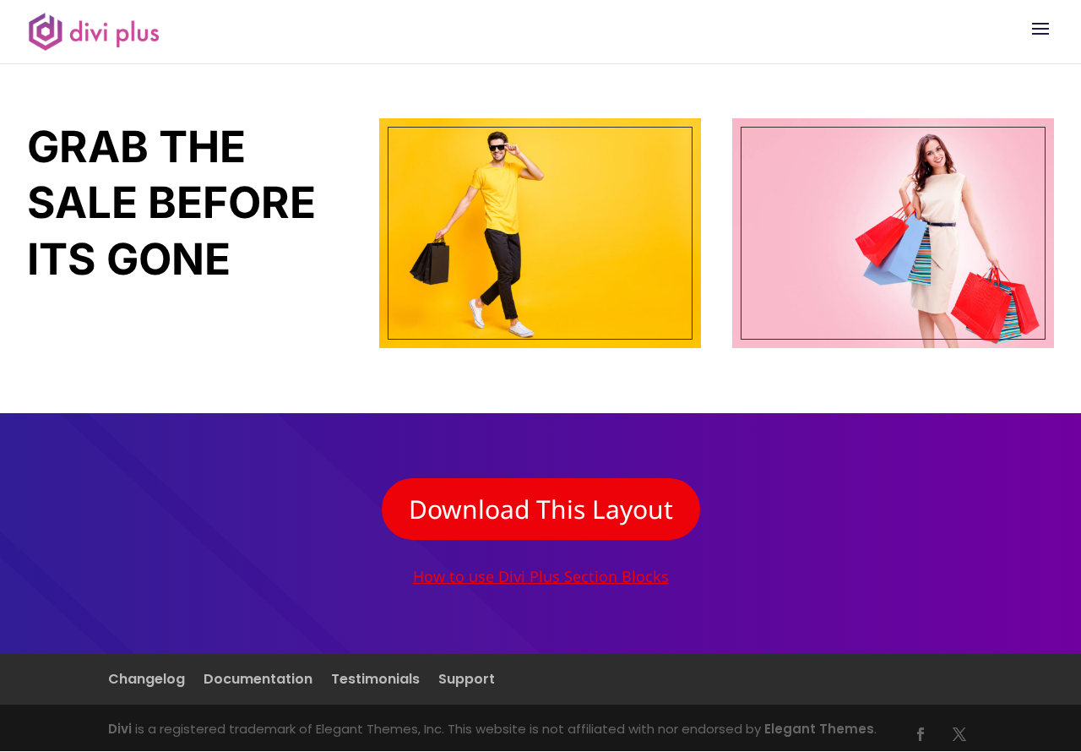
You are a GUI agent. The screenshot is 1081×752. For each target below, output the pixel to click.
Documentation (258, 681)
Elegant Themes (819, 729)
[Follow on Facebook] (920, 734)
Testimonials (375, 681)
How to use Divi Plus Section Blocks (541, 576)
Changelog (146, 681)
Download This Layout (541, 509)
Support (466, 681)
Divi (120, 729)
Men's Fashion (540, 233)
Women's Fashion (893, 233)
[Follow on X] (959, 734)
